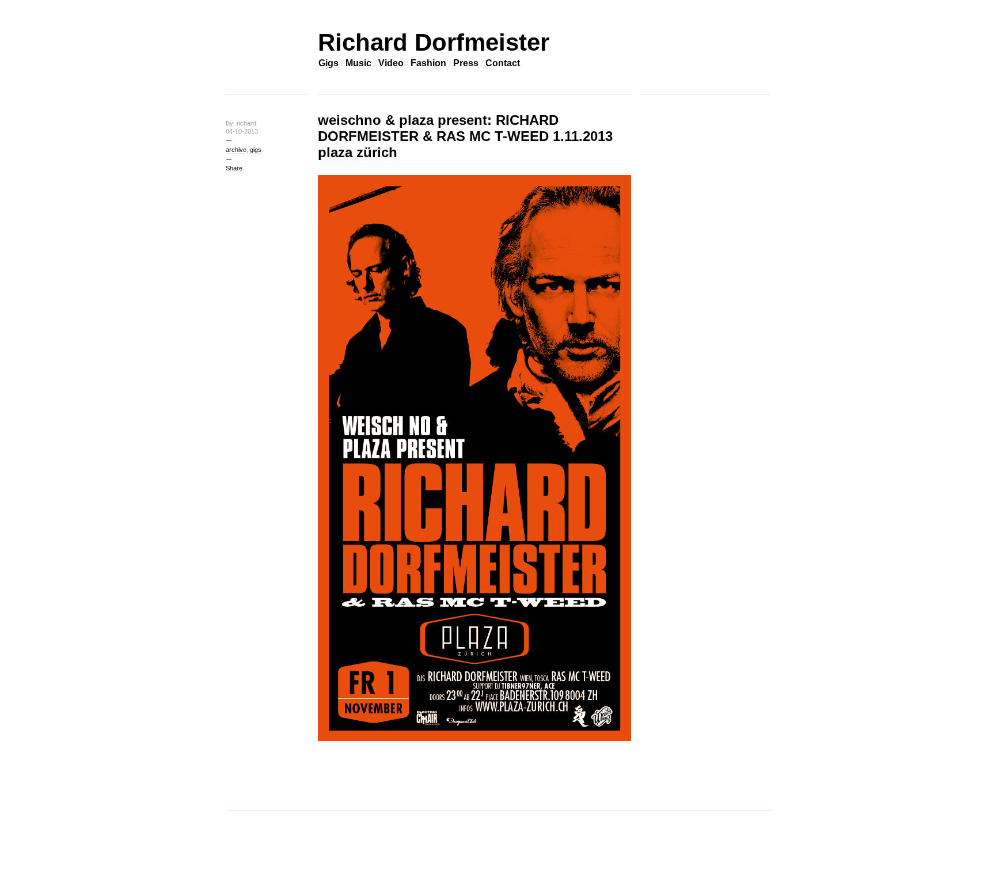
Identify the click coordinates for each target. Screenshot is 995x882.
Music (358, 63)
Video (391, 63)
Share (234, 168)
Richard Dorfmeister (433, 42)
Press (465, 63)
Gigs (328, 63)
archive (236, 149)
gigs (255, 149)
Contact (502, 63)
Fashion (428, 63)
